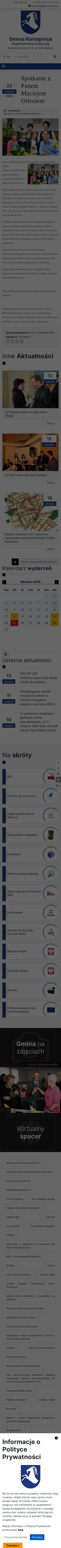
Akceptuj (37, 1537)
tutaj (20, 1529)
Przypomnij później (15, 1537)
